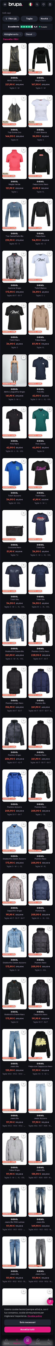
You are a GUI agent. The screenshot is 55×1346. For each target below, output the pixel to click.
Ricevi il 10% (27, 57)
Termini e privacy (15, 50)
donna (16, 41)
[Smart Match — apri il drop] (27, 1340)
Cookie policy (34, 1316)
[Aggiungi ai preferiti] (24, 98)
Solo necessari (27, 1322)
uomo (39, 41)
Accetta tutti (27, 1329)
